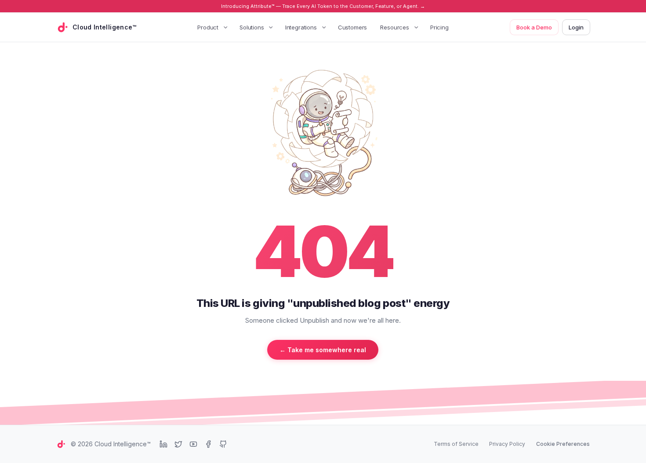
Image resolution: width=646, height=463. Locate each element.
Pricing (439, 27)
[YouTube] (193, 444)
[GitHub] (223, 444)
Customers (352, 27)
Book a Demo (534, 27)
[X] (178, 444)
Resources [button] (394, 27)
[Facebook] (208, 444)
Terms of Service (456, 444)
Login (576, 27)
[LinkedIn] (163, 444)
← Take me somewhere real (322, 350)
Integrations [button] (301, 27)
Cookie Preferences (563, 444)
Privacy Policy (507, 444)
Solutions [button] (252, 27)
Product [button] (207, 27)
